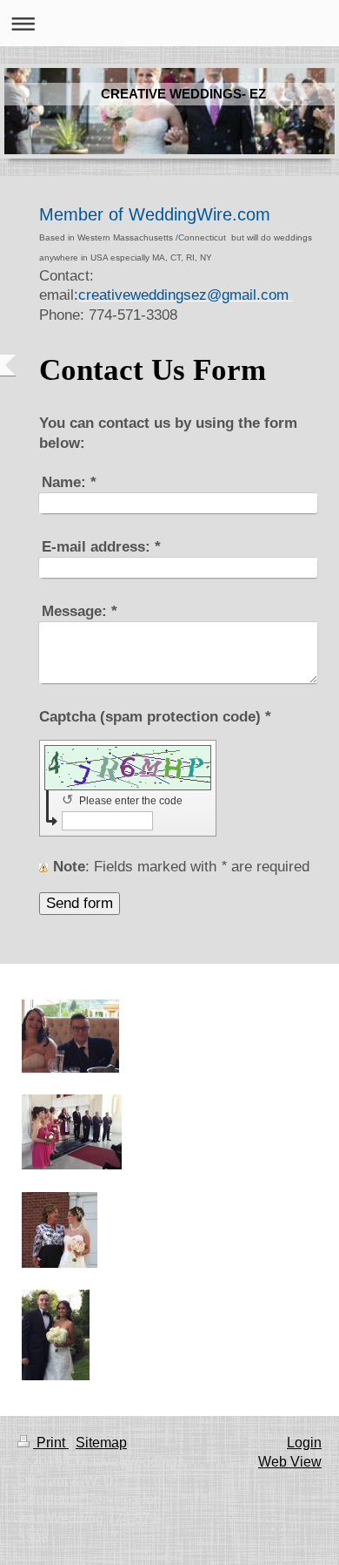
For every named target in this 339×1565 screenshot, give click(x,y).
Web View (290, 1461)
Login (304, 1442)
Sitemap (101, 1442)
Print (51, 1442)
